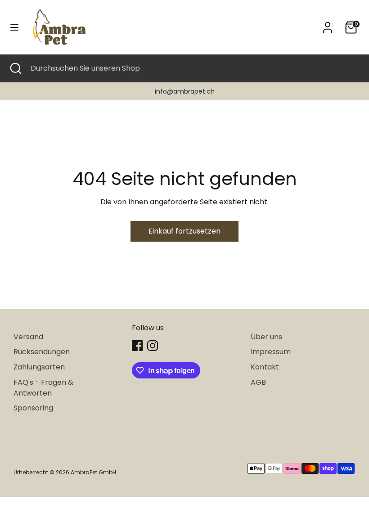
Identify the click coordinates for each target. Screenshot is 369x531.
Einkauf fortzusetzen (184, 231)
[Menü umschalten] (14, 27)
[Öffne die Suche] (15, 68)
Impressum (271, 351)
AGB (258, 382)
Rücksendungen (42, 351)
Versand (28, 337)
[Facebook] (137, 345)
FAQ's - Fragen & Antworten (43, 387)
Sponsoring (33, 408)
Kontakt (265, 367)
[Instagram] (152, 345)
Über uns (266, 337)
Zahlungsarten (39, 367)
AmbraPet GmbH (93, 472)
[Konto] (328, 23)
